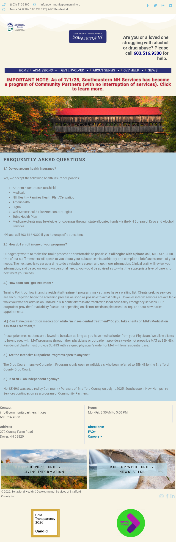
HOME (24, 70)
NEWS (152, 70)
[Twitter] (155, 5)
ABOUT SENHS (104, 70)
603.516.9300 (148, 53)
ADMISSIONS (43, 70)
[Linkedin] (170, 5)
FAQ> (92, 431)
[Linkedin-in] (172, 496)
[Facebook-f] (148, 5)
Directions (95, 427)
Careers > (95, 436)
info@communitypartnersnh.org (23, 412)
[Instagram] (163, 5)
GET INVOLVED (72, 70)
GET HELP (131, 70)
